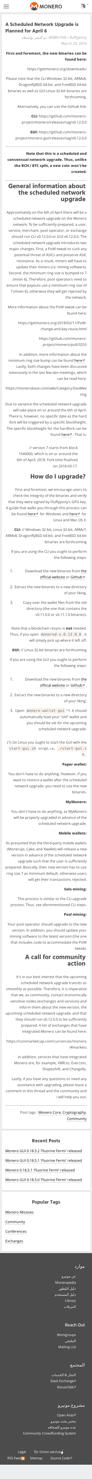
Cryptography (74, 1112)
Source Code (60, 1458)
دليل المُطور (67, 1288)
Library (70, 1300)
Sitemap (36, 1458)
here (78, 360)
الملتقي (70, 1341)
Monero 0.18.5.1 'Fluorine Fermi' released (40, 1170)
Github (76, 577)
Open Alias (65, 1415)
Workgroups (66, 1334)
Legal (22, 1451)
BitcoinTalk (65, 1387)
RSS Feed (14, 1458)
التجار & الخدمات (64, 1375)
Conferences (16, 1231)
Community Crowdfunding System (49, 1433)
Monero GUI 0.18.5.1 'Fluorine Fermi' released (43, 1160)
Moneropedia (65, 1282)
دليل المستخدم (65, 1294)
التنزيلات (70, 1306)
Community (77, 1118)
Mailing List (67, 1347)
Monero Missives (19, 1212)
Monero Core (49, 1112)
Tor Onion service (47, 1451)
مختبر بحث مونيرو (63, 1421)
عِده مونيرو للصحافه (62, 1427)
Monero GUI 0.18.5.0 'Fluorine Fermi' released (43, 1179)
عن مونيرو (69, 1276)
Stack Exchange (62, 1381)
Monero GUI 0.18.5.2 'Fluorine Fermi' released (43, 1150)
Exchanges (14, 1241)
